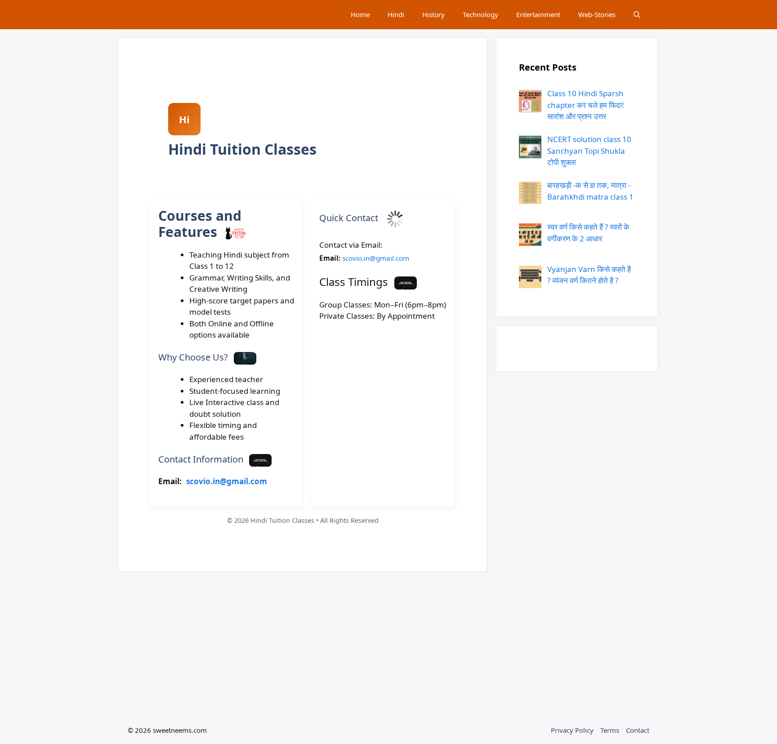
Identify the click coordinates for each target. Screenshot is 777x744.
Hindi (396, 14)
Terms (609, 730)
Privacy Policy (572, 730)
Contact (637, 730)
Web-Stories (597, 14)
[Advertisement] (303, 644)
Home (360, 14)
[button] (637, 14)
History (433, 14)
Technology (480, 14)
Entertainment (538, 14)
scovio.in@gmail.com (226, 481)
